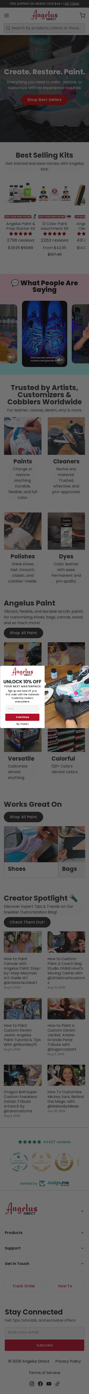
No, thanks (22, 724)
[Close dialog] (83, 671)
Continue (22, 717)
